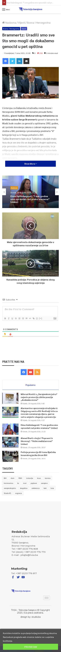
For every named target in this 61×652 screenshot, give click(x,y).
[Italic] (8, 318)
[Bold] (5, 318)
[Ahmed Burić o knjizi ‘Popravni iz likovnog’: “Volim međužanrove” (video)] (10, 442)
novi (25, 483)
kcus (39, 478)
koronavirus (8, 483)
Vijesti (21, 22)
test (45, 488)
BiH (5, 478)
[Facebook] (5, 61)
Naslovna (10, 22)
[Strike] (15, 318)
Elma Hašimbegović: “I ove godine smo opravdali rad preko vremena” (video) (39, 426)
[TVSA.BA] (30, 9)
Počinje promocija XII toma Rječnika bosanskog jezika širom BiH (38, 453)
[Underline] (12, 318)
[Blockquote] (26, 318)
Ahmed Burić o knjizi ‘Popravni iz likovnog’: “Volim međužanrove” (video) (28, 202)
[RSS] (37, 372)
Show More (30, 163)
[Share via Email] (26, 61)
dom (12, 478)
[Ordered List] (19, 318)
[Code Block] (30, 318)
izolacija (29, 478)
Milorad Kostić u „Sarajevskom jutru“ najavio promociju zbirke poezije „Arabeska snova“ (39, 397)
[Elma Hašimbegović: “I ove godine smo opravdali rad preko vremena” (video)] (10, 429)
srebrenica (36, 488)
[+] (40, 318)
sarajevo (44, 483)
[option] (30, 192)
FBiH (20, 478)
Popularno (31, 384)
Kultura (14, 189)
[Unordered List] (23, 318)
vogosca (18, 493)
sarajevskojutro (10, 488)
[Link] (33, 318)
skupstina (23, 488)
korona (47, 478)
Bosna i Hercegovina (38, 22)
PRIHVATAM (30, 646)
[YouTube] (30, 372)
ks (18, 483)
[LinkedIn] (19, 61)
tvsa (52, 488)
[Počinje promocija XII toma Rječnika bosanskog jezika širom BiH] (10, 456)
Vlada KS (7, 493)
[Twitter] (12, 61)
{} (37, 318)
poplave (34, 483)
